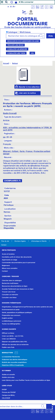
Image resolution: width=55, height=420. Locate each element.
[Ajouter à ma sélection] (16, 86)
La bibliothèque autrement (11, 321)
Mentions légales (20, 241)
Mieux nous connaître (9, 268)
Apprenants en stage (9, 260)
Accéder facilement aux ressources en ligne (17, 289)
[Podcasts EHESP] (51, 7)
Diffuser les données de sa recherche (15, 344)
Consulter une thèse (16, 53)
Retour (15, 63)
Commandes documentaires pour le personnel (18, 262)
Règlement (6, 265)
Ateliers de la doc (8, 377)
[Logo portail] (27, 12)
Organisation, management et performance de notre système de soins (27, 307)
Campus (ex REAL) (8, 395)
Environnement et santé (10, 309)
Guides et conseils (8, 374)
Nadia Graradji (10, 113)
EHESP (4, 389)
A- (8, 7)
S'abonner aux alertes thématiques (14, 359)
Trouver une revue (15, 45)
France (29, 151)
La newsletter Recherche (11, 356)
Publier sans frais (8, 347)
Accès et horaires (8, 254)
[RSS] (33, 7)
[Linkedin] (37, 7)
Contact (3, 245)
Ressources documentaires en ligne (23, 41)
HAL (32, 53)
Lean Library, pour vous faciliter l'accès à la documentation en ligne (26, 380)
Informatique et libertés (39, 241)
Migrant (7, 151)
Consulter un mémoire (17, 49)
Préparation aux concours (11, 315)
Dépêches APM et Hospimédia (13, 365)
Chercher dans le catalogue (12, 280)
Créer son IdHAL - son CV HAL (12, 336)
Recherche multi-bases (10, 283)
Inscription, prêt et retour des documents (17, 257)
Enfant (15, 151)
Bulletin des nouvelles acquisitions (14, 362)
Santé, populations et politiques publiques (17, 312)
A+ (14, 6)
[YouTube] (46, 7)
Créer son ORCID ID (9, 339)
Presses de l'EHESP (9, 392)
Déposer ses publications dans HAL (14, 341)
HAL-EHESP (6, 398)
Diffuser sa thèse (8, 333)
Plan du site (5, 241)
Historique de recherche (11, 2)
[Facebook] (42, 7)
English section (7, 318)
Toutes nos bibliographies (11, 324)
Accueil (6, 63)
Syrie (22, 151)
